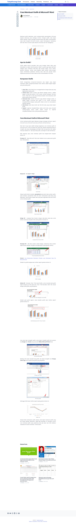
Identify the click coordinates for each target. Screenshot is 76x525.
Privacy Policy (40, 521)
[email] (18, 26)
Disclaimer (35, 521)
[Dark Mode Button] (65, 1)
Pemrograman (26, 1)
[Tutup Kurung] (14, 2)
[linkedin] (14, 513)
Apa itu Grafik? (61, 13)
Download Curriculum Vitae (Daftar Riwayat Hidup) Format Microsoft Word (47, 459)
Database (33, 1)
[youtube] (10, 513)
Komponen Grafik (61, 15)
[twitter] (18, 17)
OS (51, 1)
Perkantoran (46, 1)
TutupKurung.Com (39, 520)
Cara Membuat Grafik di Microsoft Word (65, 18)
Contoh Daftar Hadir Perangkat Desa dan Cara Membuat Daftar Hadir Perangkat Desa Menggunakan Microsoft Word (28, 479)
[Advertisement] (38, 26)
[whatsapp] (18, 19)
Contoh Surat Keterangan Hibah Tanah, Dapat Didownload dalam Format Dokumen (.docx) (28, 460)
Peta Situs (45, 521)
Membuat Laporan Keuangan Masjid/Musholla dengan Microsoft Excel (46, 478)
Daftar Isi (30, 521)
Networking (39, 1)
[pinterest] (18, 24)
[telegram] (18, 21)
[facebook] (18, 14)
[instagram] (12, 513)
